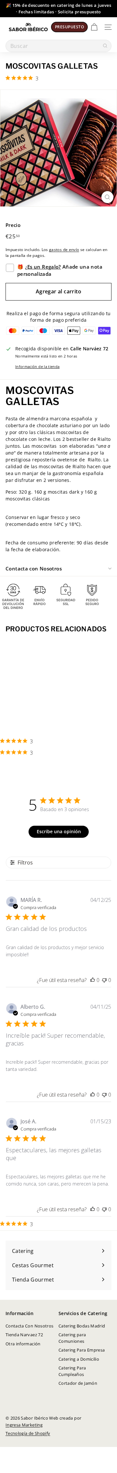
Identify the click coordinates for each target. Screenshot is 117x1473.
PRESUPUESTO (69, 27)
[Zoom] (107, 197)
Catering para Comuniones (72, 1338)
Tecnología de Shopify (28, 1433)
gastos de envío (64, 249)
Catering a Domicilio (78, 1359)
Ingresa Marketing (24, 1425)
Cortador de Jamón (77, 1383)
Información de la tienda (37, 366)
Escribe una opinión (59, 831)
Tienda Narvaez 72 (24, 1335)
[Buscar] (105, 46)
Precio (13, 225)
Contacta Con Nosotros (29, 1326)
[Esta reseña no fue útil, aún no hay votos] (104, 980)
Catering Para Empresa (81, 1350)
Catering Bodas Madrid (81, 1326)
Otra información (23, 1344)
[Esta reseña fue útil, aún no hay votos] (92, 980)
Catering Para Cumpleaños (72, 1371)
